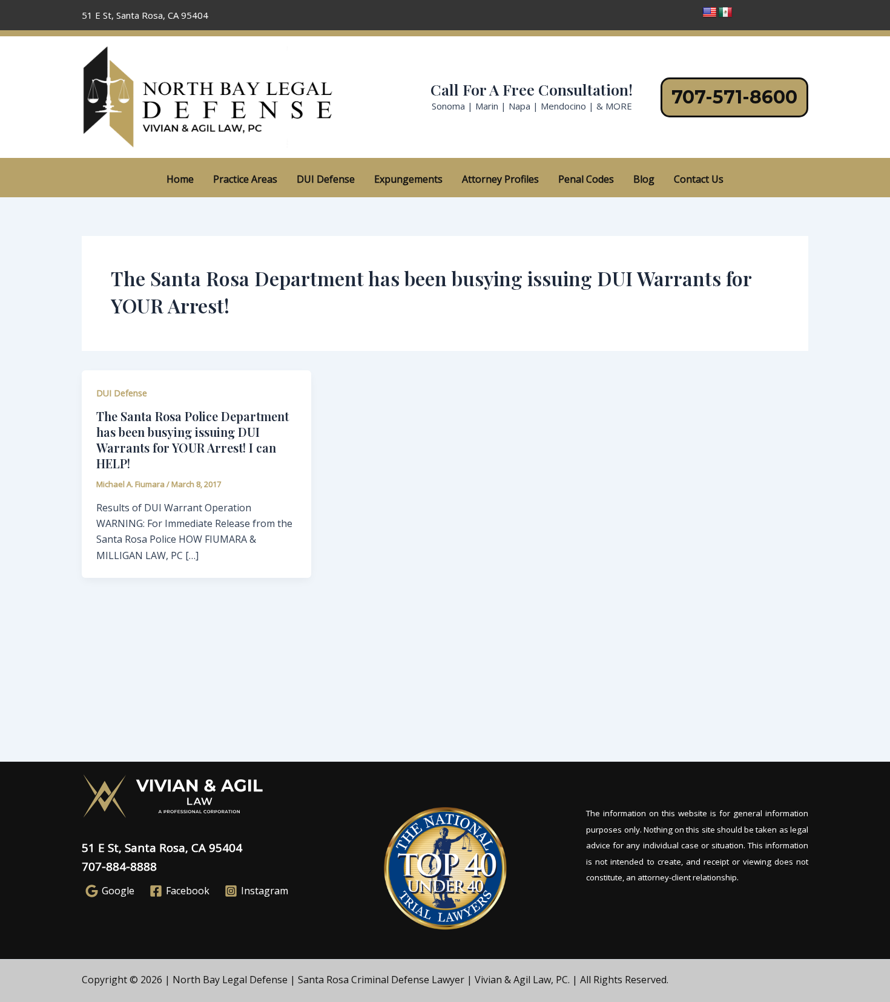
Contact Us (699, 179)
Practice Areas (245, 179)
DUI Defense (326, 179)
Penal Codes (586, 179)
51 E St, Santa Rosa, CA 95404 (162, 847)
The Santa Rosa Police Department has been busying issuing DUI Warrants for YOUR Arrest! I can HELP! (192, 439)
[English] (709, 13)
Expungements (408, 179)
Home (180, 179)
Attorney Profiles (500, 179)
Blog (643, 179)
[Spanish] (725, 13)
